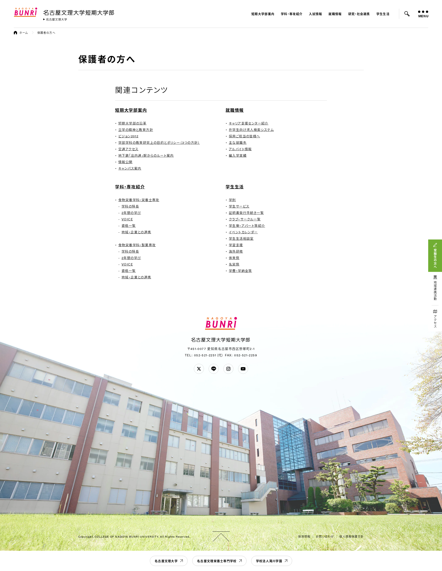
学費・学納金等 (240, 270)
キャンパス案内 (129, 168)
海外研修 (236, 251)
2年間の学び (131, 212)
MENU (423, 16)
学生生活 (383, 14)
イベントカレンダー (243, 232)
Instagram (228, 369)
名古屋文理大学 (166, 561)
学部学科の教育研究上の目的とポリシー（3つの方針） (159, 142)
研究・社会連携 (359, 14)
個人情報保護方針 (351, 536)
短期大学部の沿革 (132, 123)
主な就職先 (238, 142)
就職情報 (335, 14)
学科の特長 (130, 206)
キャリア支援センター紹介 (248, 123)
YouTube (243, 369)
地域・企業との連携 (136, 232)
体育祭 (234, 257)
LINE (214, 369)
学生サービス (239, 206)
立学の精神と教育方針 (135, 129)
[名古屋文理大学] (55, 19)
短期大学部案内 (262, 14)
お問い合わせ (325, 536)
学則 (232, 199)
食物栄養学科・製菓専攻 (137, 244)
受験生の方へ (435, 258)
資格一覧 (129, 225)
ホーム (23, 33)
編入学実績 (238, 155)
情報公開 (125, 161)
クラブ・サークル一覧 (245, 219)
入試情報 (315, 14)
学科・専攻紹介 (291, 14)
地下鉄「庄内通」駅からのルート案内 (146, 155)
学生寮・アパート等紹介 (247, 225)
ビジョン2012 (128, 136)
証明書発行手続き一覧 (246, 212)
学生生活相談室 (241, 238)
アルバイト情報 (240, 149)
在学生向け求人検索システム (251, 129)
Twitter (199, 369)
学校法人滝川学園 (269, 561)
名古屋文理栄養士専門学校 (217, 561)
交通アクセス (128, 149)
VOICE (127, 219)
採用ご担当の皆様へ (244, 136)
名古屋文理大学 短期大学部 (79, 11)
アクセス (435, 321)
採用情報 (304, 536)
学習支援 (236, 244)
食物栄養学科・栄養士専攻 (138, 199)
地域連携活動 (435, 291)
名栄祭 (234, 264)
